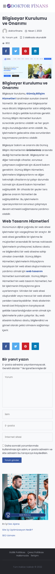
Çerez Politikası (36, 552)
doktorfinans (15, 30)
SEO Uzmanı (8, 535)
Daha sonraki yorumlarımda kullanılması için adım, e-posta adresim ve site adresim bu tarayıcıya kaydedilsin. (27, 449)
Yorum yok (11, 37)
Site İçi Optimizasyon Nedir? (17, 529)
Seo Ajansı (14, 523)
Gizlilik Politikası (17, 552)
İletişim (35, 555)
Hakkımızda (22, 555)
